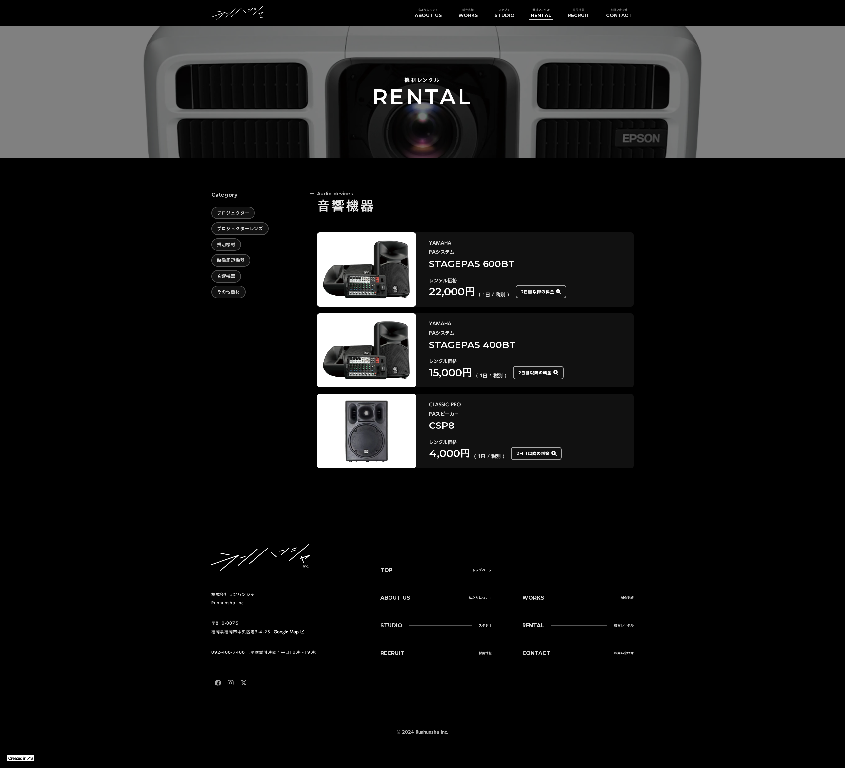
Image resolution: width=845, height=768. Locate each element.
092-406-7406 (228, 652)
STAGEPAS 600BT (472, 263)
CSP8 (441, 425)
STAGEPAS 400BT (472, 344)
